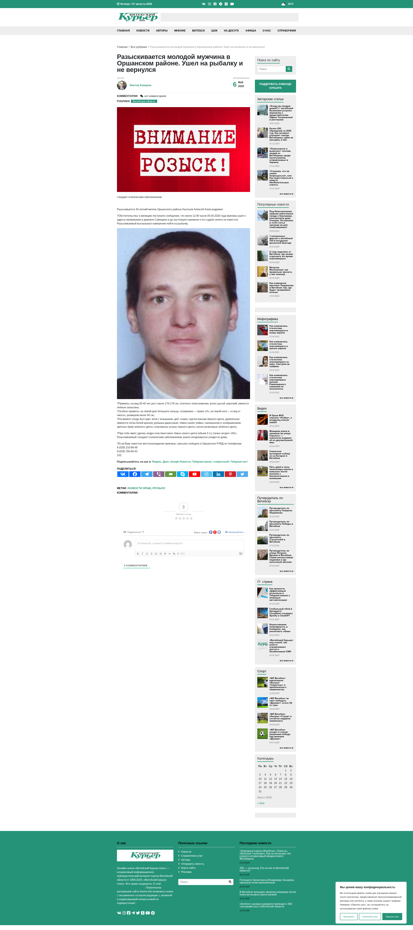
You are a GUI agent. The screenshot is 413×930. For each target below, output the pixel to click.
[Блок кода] (169, 554)
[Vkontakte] (123, 474)
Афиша (251, 30)
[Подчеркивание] (147, 554)
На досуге (231, 30)
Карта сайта (188, 868)
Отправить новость (192, 863)
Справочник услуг (192, 855)
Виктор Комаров (140, 85)
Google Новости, (180, 461)
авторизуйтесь (236, 532)
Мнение (180, 30)
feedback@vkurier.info (131, 887)
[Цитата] (165, 554)
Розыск (159, 488)
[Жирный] (138, 554)
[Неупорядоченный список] (160, 554)
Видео (262, 408)
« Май (260, 803)
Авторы (162, 30)
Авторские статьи (270, 99)
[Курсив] (142, 554)
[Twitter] (242, 474)
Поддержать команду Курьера (275, 86)
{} (178, 553)
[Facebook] (135, 474)
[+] (183, 553)
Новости (143, 30)
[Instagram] (206, 474)
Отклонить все (370, 916)
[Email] (170, 474)
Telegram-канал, (202, 461)
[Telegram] (146, 474)
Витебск (198, 30)
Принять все (392, 916)
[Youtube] (194, 474)
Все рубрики (139, 47)
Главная (123, 30)
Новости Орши (140, 488)
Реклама (186, 872)
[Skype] (182, 474)
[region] (371, 903)
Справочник (286, 30)
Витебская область (144, 101)
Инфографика (267, 319)
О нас (267, 30)
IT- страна (264, 581)
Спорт (261, 671)
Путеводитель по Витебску (270, 499)
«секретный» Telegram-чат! (230, 461)
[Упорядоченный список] (156, 554)
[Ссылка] (174, 554)
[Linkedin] (218, 474)
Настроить (348, 916)
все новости (285, 194)
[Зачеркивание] (151, 554)
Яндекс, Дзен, (161, 461)
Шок (214, 30)
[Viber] (158, 474)
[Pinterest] (230, 474)
